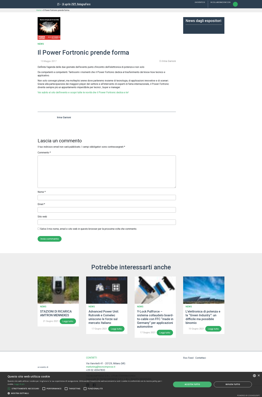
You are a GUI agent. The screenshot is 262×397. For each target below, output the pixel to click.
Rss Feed (188, 357)
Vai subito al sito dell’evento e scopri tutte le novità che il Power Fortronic (77, 92)
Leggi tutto (67, 321)
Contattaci (200, 357)
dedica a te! (122, 92)
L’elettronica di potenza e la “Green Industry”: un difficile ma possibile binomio (203, 317)
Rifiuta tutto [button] (233, 384)
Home (38, 10)
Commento (44, 152)
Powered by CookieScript (248, 395)
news (41, 44)
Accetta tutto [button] (192, 384)
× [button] (258, 375)
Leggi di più (19, 384)
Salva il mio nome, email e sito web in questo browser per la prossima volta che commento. (88, 228)
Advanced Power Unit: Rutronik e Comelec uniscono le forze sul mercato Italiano (104, 317)
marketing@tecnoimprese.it (100, 366)
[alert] (131, 384)
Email (41, 204)
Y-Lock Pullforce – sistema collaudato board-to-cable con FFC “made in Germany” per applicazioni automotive (155, 319)
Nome (42, 191)
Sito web (42, 216)
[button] (9, 389)
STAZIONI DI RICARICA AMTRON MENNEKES (56, 313)
